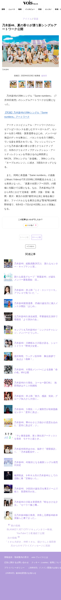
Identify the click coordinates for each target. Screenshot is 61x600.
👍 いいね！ (30, 225)
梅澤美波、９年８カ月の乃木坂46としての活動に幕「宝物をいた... (36, 477)
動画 (20, 9)
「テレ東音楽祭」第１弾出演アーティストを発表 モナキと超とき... (35, 437)
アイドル (27, 19)
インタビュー (30, 9)
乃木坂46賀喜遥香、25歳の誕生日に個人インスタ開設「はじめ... (36, 304)
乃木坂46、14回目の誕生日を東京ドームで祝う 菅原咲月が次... (36, 490)
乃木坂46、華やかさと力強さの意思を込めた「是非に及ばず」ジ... (36, 424)
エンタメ (48, 9)
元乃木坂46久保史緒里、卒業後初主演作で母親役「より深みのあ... (36, 318)
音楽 (40, 9)
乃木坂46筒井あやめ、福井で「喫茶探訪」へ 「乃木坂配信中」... (36, 450)
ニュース (12, 9)
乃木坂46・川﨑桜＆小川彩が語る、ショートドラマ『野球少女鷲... (36, 344)
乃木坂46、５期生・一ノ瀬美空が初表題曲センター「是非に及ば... (36, 410)
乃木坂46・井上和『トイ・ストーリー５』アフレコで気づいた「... (36, 291)
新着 (3, 9)
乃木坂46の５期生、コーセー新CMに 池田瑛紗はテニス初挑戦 (35, 384)
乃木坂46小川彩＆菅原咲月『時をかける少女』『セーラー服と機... (36, 503)
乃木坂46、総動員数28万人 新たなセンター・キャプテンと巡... (36, 265)
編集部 (44, 76)
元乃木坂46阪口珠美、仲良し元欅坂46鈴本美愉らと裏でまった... (36, 516)
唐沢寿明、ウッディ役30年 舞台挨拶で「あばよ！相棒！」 (34, 357)
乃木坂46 (31, 246)
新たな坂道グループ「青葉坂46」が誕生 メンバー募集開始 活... (36, 278)
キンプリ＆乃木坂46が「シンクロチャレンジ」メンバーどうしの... (36, 331)
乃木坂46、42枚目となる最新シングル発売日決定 (36, 463)
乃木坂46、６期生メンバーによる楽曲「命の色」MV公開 (36, 371)
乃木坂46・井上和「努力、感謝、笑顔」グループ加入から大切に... (36, 397)
